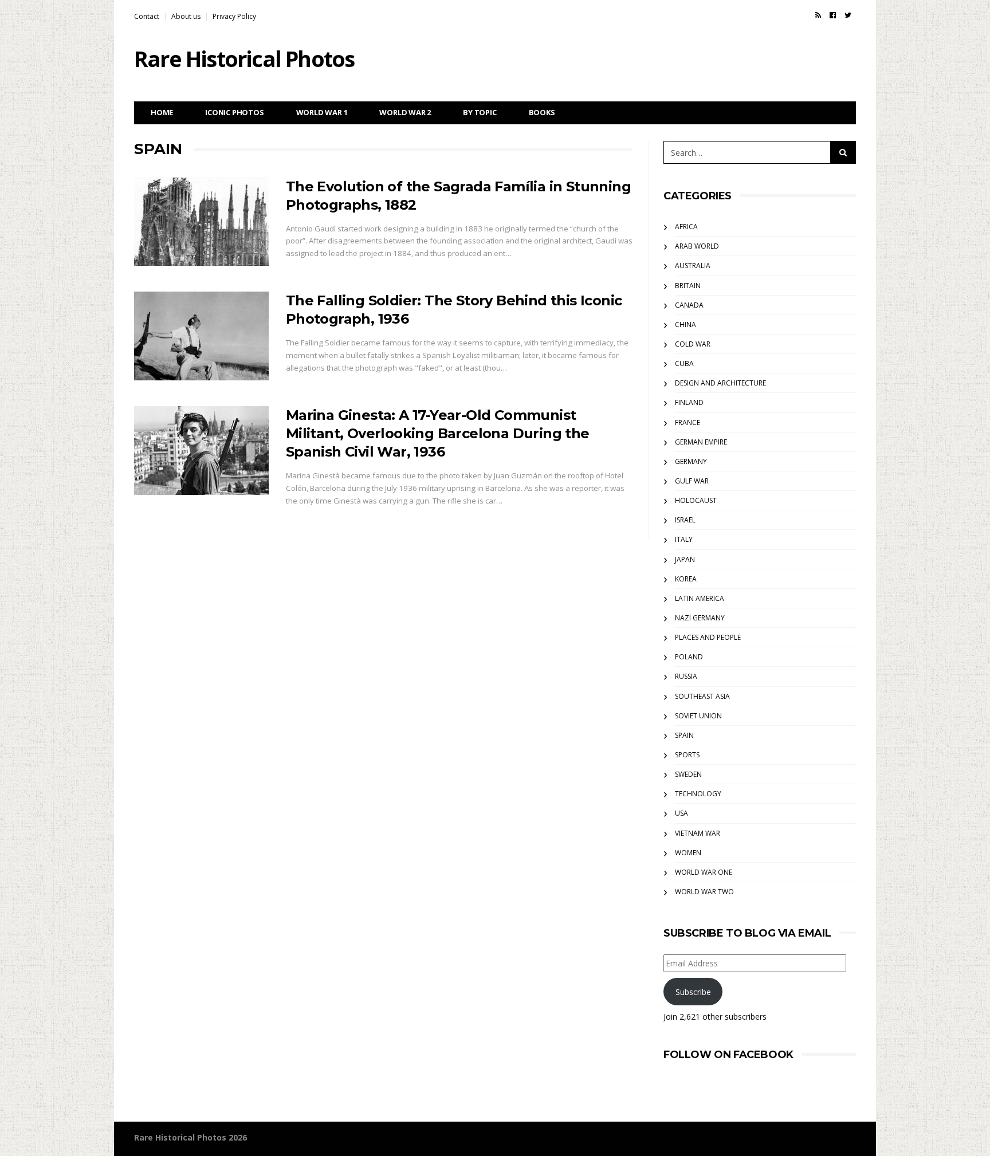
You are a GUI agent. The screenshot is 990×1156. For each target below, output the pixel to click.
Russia (686, 676)
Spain (684, 735)
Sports (687, 755)
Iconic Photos (234, 112)
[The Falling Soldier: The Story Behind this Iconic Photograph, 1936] (201, 336)
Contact (146, 16)
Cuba (684, 363)
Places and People (708, 637)
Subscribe (693, 991)
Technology (698, 794)
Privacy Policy (234, 16)
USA (681, 813)
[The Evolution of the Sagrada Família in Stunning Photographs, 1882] (201, 222)
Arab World (697, 246)
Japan (685, 559)
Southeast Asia (702, 696)
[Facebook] (833, 15)
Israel (685, 520)
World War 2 (405, 112)
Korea (686, 579)
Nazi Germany (700, 618)
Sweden (688, 774)
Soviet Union (698, 716)
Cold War (692, 344)
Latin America (699, 598)
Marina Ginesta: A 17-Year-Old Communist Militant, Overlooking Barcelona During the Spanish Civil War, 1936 (438, 433)
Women (688, 853)
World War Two (704, 892)
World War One (703, 872)
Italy (684, 539)
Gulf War (692, 481)
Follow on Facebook (728, 1054)
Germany (691, 461)
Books (542, 112)
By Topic (479, 112)
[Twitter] (847, 15)
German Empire (701, 442)
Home (162, 112)
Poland (689, 657)
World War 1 (322, 112)
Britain (688, 285)
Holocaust (696, 500)
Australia (692, 265)
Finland (689, 402)
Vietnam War (697, 833)
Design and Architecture (720, 383)
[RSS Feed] (818, 15)
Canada (689, 305)
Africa (686, 226)
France (687, 422)
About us (186, 16)
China (685, 324)
